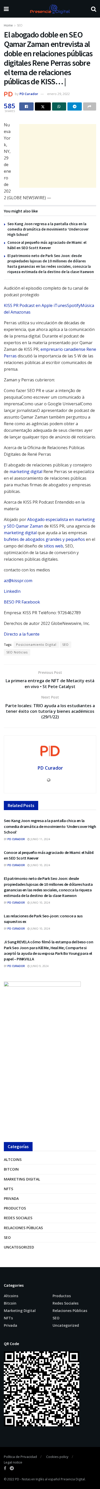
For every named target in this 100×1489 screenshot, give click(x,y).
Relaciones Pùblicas (23, 1227)
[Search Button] (93, 9)
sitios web (53, 546)
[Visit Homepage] (50, 9)
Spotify (74, 305)
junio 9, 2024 (39, 966)
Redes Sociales (18, 1217)
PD (17, 1479)
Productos (15, 1208)
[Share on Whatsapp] (59, 106)
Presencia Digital (73, 1479)
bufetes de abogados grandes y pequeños (44, 539)
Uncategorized (19, 1247)
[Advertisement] (57, 156)
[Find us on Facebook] (5, 1468)
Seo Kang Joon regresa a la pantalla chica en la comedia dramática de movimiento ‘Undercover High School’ (48, 229)
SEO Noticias (17, 652)
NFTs (8, 1188)
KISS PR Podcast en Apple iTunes (35, 305)
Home (8, 25)
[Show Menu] (6, 9)
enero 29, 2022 (58, 93)
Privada (11, 1198)
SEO (20, 25)
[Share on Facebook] (26, 106)
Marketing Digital (22, 1179)
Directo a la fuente (21, 634)
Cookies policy (57, 1456)
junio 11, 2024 (40, 839)
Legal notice (13, 1462)
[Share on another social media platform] (89, 106)
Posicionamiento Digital (36, 644)
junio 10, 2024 (40, 865)
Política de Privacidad (20, 1456)
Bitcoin (11, 1169)
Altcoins (13, 1159)
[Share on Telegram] (74, 106)
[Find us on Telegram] (12, 1468)
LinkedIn (12, 591)
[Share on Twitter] (43, 106)
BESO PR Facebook (22, 602)
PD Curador (28, 93)
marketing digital (25, 471)
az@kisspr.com (18, 580)
